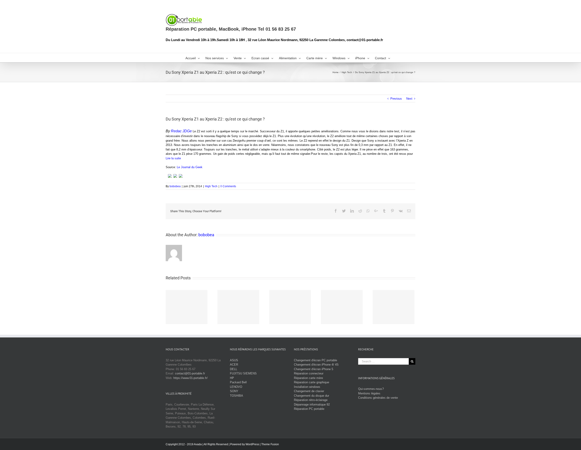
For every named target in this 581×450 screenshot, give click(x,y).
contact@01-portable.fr (190, 373)
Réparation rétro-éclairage (310, 400)
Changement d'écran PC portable (315, 360)
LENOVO (236, 387)
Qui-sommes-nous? (371, 389)
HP (232, 378)
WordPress (252, 444)
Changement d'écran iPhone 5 (313, 369)
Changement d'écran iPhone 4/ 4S (316, 364)
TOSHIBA (236, 395)
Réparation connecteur (308, 373)
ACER (234, 364)
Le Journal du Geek (189, 167)
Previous (396, 98)
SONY (234, 391)
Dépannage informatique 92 (312, 404)
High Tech (211, 186)
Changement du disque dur (311, 395)
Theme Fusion (270, 444)
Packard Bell (238, 382)
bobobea (175, 186)
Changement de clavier (309, 391)
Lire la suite (173, 158)
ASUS (234, 360)
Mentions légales (369, 393)
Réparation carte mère (308, 378)
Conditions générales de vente (378, 397)
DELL (233, 369)
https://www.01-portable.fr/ (190, 378)
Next (409, 98)
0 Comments (228, 186)
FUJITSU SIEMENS (243, 373)
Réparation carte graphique (311, 382)
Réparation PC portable (309, 409)
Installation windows (307, 387)
